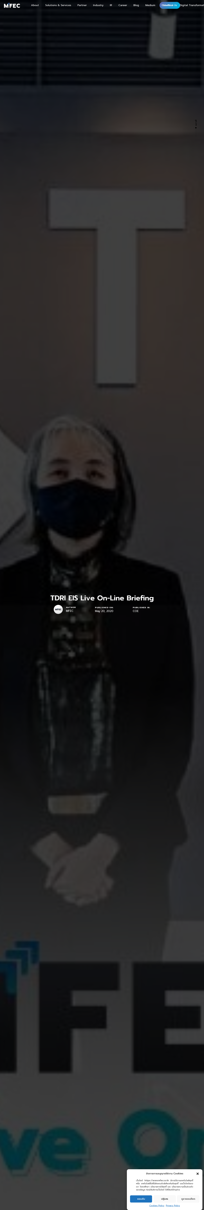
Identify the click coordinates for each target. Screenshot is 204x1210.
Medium (150, 5)
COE (136, 611)
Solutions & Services (58, 5)
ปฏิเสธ (164, 1199)
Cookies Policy (156, 1205)
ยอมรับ (141, 1199)
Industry (98, 5)
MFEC (69, 611)
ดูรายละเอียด (188, 1199)
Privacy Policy (173, 1205)
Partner (82, 5)
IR (111, 5)
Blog (136, 5)
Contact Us (170, 5)
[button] (197, 1173)
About (35, 5)
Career (122, 5)
